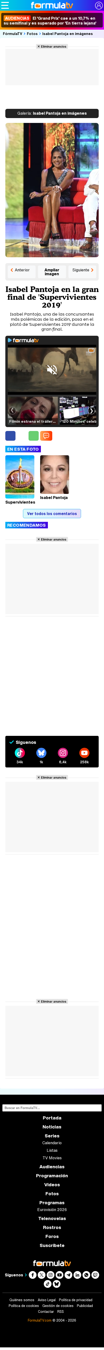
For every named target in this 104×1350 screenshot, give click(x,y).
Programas (52, 1202)
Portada (52, 1118)
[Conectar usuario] (99, 5)
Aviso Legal (47, 1300)
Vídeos (52, 1184)
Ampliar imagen (52, 272)
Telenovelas (52, 1218)
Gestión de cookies (58, 1305)
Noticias (52, 1127)
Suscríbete (52, 1245)
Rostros (52, 1227)
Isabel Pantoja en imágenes (67, 33)
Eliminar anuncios (53, 46)
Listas (52, 1150)
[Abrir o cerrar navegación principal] (5, 5)
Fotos (32, 33)
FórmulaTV (12, 33)
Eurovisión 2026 (52, 1209)
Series (52, 1136)
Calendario (52, 1143)
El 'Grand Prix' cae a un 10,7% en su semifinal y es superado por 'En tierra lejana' (50, 20)
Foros (52, 1236)
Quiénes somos (21, 1300)
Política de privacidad (75, 1300)
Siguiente (80, 270)
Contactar (46, 1311)
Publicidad (85, 1305)
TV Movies (52, 1158)
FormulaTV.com (40, 1320)
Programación (52, 1175)
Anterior (22, 270)
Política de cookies (24, 1305)
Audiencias (52, 1166)
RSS (60, 1311)
